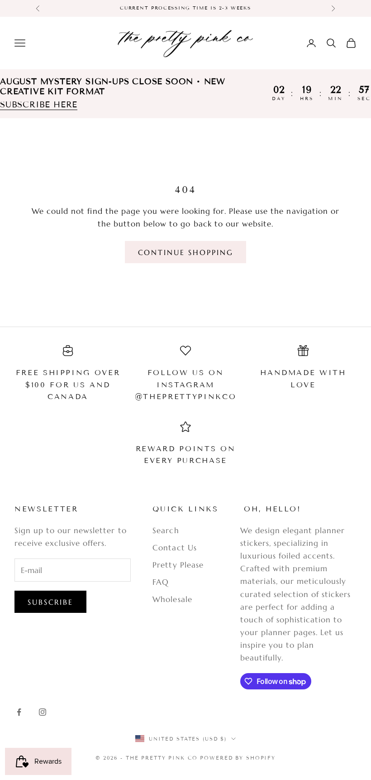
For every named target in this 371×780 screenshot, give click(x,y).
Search (165, 530)
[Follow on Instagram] (42, 712)
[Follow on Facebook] (19, 712)
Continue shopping (185, 252)
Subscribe (50, 602)
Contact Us (174, 548)
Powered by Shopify (238, 758)
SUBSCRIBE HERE (38, 105)
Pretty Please (177, 565)
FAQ (160, 582)
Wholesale (172, 599)
